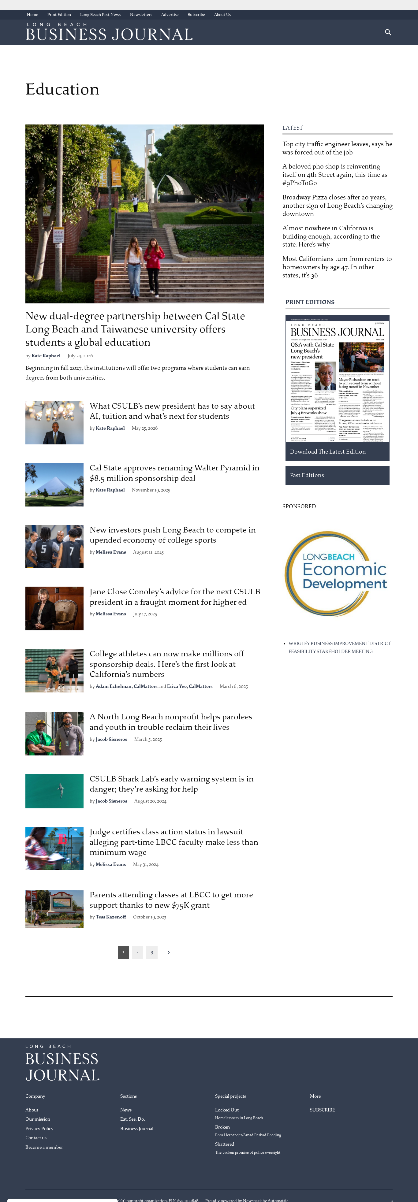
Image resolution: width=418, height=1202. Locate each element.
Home (32, 14)
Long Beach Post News (100, 14)
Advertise (170, 14)
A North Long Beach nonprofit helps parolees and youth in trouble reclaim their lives (171, 722)
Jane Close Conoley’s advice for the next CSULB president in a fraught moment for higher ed (175, 597)
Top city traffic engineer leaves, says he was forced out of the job (337, 148)
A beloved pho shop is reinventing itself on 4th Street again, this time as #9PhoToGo (334, 174)
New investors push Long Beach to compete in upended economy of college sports (173, 535)
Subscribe (196, 14)
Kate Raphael (46, 356)
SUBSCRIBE (322, 1110)
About (31, 1110)
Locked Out (239, 1114)
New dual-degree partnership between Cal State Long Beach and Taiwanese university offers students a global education (135, 329)
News (126, 1110)
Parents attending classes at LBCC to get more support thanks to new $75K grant (171, 900)
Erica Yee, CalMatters (190, 686)
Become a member (44, 1147)
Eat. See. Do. (132, 1119)
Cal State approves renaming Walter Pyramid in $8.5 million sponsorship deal (174, 473)
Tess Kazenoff (111, 917)
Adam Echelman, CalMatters (127, 686)
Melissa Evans (111, 552)
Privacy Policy (39, 1129)
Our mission (37, 1119)
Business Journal (136, 1129)
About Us (222, 14)
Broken (248, 1131)
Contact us (36, 1138)
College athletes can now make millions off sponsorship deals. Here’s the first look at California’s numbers (167, 664)
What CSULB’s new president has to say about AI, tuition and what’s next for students (172, 411)
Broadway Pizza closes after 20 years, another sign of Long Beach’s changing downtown (337, 205)
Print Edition (59, 14)
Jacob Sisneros (111, 739)
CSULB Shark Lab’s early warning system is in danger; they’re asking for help (172, 784)
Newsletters (141, 14)
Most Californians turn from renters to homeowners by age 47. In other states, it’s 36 (337, 267)
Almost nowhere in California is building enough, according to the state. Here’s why (331, 236)
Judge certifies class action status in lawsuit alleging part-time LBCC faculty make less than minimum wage (174, 842)
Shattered (247, 1148)
